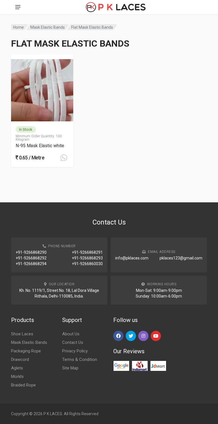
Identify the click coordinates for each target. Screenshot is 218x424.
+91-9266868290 (31, 252)
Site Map (70, 368)
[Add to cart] (64, 157)
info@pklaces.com (131, 258)
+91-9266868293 (87, 258)
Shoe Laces (22, 333)
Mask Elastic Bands (47, 27)
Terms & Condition (79, 359)
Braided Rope (23, 385)
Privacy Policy (75, 351)
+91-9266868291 (87, 252)
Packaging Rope (26, 351)
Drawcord (20, 359)
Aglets (17, 368)
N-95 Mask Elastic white (40, 145)
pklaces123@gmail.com (181, 258)
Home (18, 27)
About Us (70, 333)
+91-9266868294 (31, 263)
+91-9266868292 (31, 258)
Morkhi (17, 376)
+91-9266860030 (87, 263)
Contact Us (72, 342)
